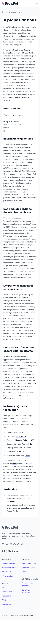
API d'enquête (7, 576)
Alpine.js (18, 440)
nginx (14, 463)
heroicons (11, 501)
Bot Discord (6, 572)
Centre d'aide (7, 592)
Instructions (6, 596)
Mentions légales (28, 567)
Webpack (27, 448)
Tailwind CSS (28, 440)
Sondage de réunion (9, 567)
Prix (3, 587)
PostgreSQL (27, 444)
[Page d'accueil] (3, 12)
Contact (25, 572)
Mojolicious (21, 436)
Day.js (27, 455)
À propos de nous (15, 12)
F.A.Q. (4, 600)
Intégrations (6, 604)
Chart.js (20, 452)
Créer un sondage (9, 563)
